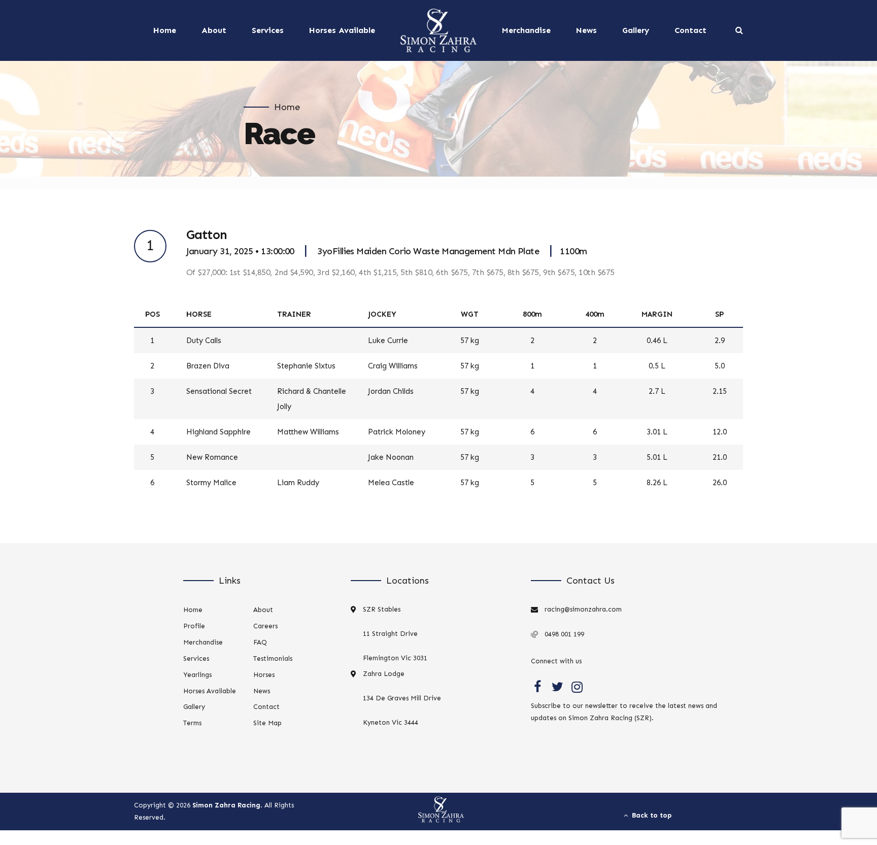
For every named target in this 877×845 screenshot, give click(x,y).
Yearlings (197, 675)
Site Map (267, 723)
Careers (265, 626)
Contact (690, 30)
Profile (194, 626)
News (586, 30)
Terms (192, 723)
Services (268, 30)
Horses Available (342, 30)
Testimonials (272, 658)
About (213, 30)
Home (164, 30)
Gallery (635, 30)
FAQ (260, 642)
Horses (264, 675)
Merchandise (526, 30)
